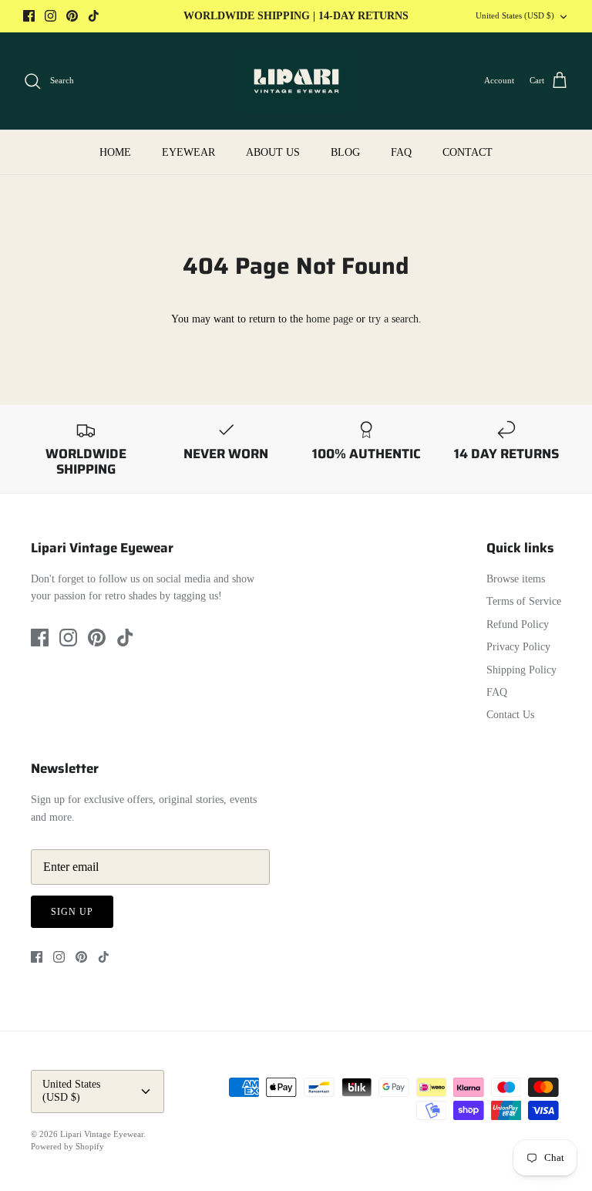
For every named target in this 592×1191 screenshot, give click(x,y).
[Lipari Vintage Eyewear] (296, 81)
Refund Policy (517, 624)
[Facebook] (29, 16)
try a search (393, 319)
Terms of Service (523, 601)
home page (329, 319)
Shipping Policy (521, 670)
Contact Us (510, 714)
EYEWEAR (188, 152)
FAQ (401, 152)
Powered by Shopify (67, 1146)
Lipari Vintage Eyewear (101, 1134)
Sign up (72, 911)
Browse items (515, 579)
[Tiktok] (93, 16)
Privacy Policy (518, 647)
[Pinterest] (72, 16)
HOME (115, 152)
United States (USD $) (515, 15)
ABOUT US (273, 152)
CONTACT (467, 152)
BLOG (345, 152)
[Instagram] (50, 16)
